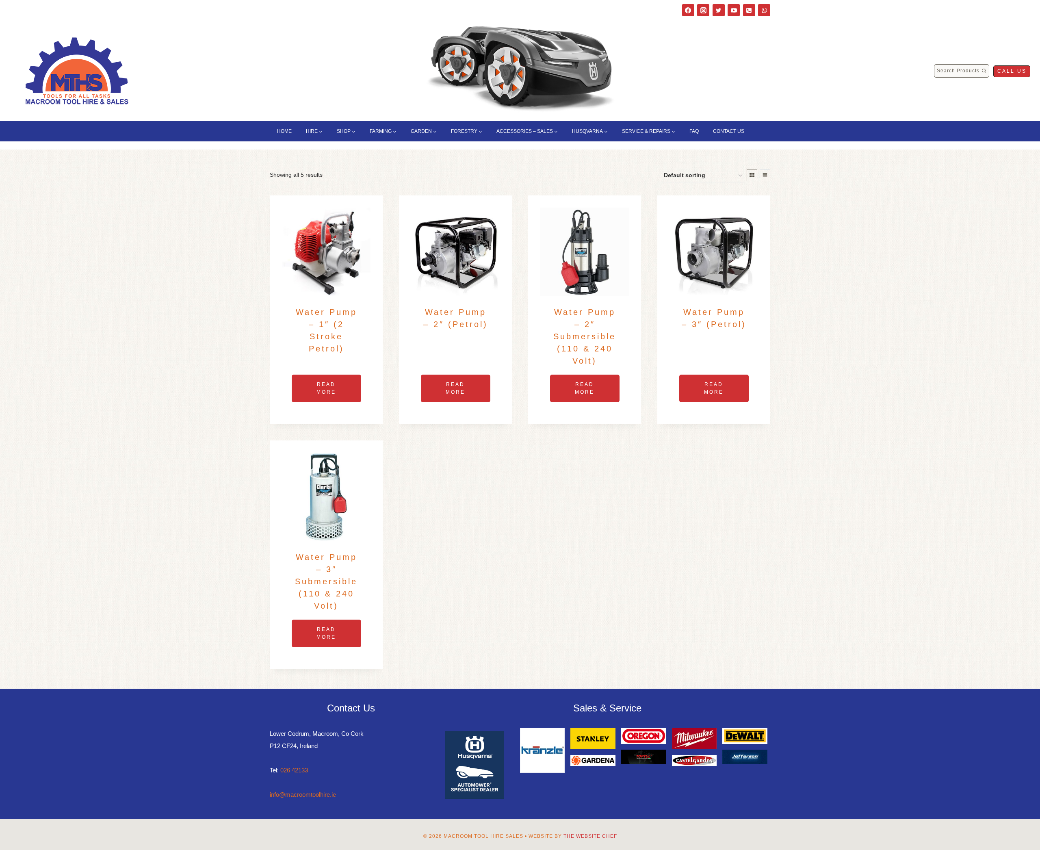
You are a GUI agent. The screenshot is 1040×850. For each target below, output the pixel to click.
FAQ (694, 131)
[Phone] (749, 10)
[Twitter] (719, 10)
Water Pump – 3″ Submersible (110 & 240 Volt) (326, 581)
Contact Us (728, 131)
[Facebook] (688, 10)
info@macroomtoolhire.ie (303, 794)
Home (284, 131)
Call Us (1012, 71)
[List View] (765, 175)
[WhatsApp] (764, 10)
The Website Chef (590, 836)
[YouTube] (734, 10)
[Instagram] (703, 10)
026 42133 (294, 770)
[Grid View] (752, 175)
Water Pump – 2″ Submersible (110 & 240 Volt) (584, 336)
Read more (326, 388)
